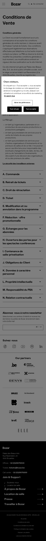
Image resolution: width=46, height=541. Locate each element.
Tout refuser (14, 109)
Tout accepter (31, 109)
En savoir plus (9, 96)
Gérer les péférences (22, 102)
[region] (23, 95)
